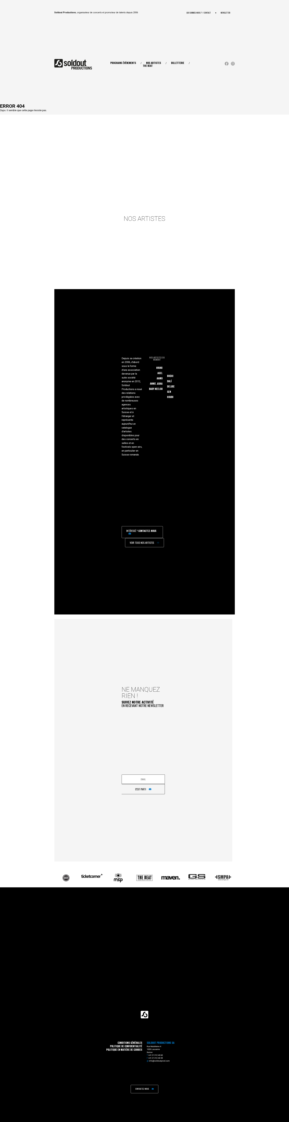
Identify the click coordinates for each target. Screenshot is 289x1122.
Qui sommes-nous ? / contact (198, 12)
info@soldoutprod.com (159, 1061)
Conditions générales (130, 1043)
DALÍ (169, 381)
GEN (169, 391)
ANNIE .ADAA (156, 383)
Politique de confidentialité (126, 1046)
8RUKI (159, 368)
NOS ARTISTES (153, 63)
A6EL (160, 373)
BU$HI (170, 376)
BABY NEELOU (156, 389)
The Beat (148, 66)
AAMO (160, 378)
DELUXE (171, 386)
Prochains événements (123, 63)
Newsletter (225, 12)
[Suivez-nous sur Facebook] (227, 64)
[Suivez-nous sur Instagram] (233, 64)
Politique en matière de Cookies (124, 1049)
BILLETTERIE (177, 63)
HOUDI (170, 397)
